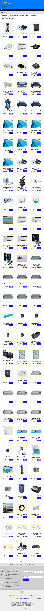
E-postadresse (25, 570)
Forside (2, 12)
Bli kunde (16, 564)
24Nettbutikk (24, 608)
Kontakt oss (31, 564)
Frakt (10, 595)
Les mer (22, 605)
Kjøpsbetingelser (15, 595)
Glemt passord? (40, 579)
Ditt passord (25, 574)
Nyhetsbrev (33, 595)
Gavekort (21, 564)
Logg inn (26, 564)
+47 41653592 (25, 598)
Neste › (22, 561)
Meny (3, 9)
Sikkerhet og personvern (25, 595)
